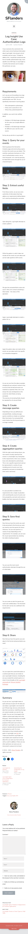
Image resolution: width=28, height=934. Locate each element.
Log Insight (12, 795)
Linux (8, 795)
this (17, 733)
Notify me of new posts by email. (13, 888)
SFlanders (14, 18)
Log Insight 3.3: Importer (6, 768)
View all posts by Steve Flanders (14, 815)
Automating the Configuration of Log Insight (19, 769)
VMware (14, 32)
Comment (5, 834)
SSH (17, 795)
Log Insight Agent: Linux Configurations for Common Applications (7, 779)
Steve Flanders (18, 44)
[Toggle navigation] (14, 26)
